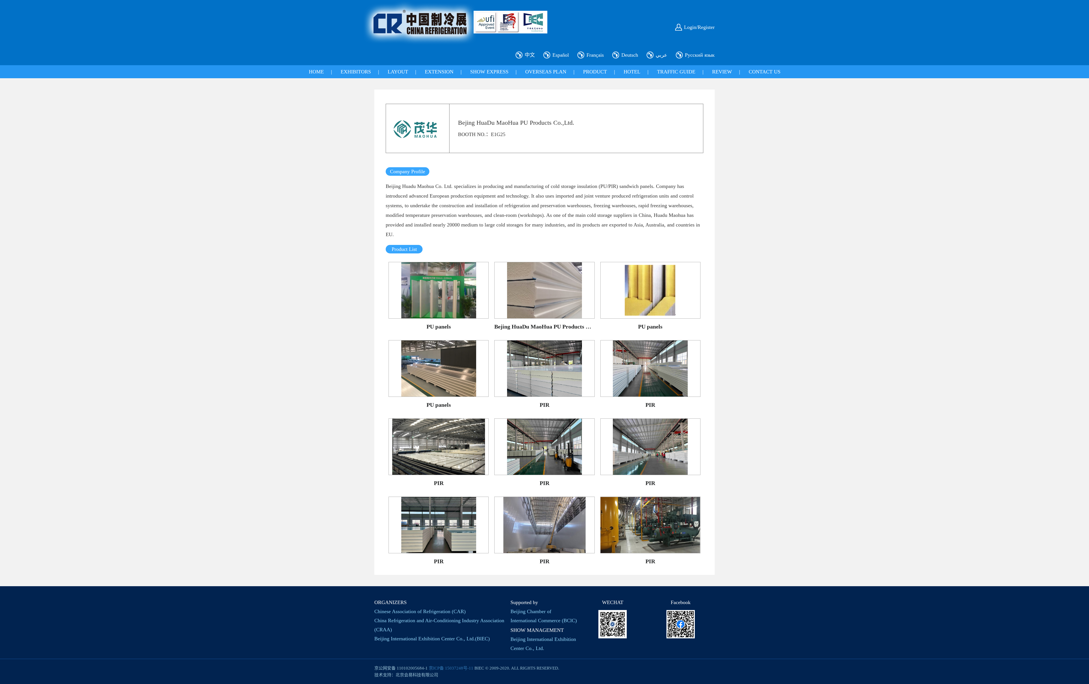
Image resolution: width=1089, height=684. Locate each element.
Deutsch (629, 55)
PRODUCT (595, 72)
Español (560, 55)
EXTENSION (439, 72)
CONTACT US (764, 72)
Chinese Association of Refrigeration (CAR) (420, 611)
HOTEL (632, 72)
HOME (316, 72)
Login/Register (699, 27)
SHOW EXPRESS (489, 72)
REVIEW (722, 72)
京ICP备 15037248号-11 (451, 668)
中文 (530, 55)
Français (595, 55)
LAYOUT (398, 72)
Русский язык (700, 55)
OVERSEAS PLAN (545, 72)
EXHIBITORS (356, 72)
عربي (661, 55)
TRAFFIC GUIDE (676, 72)
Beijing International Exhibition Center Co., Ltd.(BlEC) (432, 638)
